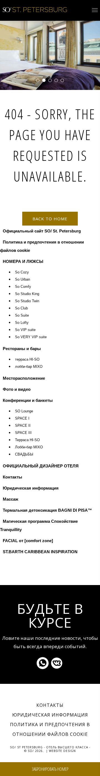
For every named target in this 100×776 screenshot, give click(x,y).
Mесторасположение (24, 378)
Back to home (50, 218)
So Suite (22, 315)
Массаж (10, 499)
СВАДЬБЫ (24, 454)
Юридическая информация (31, 488)
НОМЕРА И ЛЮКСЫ (23, 261)
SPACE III (23, 433)
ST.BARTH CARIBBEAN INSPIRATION (40, 551)
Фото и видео (17, 389)
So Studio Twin (27, 301)
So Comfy (23, 287)
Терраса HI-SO (27, 440)
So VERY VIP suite (31, 337)
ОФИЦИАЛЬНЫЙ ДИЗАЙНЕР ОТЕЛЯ (41, 466)
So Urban (22, 279)
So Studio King (27, 294)
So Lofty (22, 323)
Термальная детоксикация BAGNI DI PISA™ (47, 510)
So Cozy (22, 272)
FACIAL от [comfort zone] (28, 540)
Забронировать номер (50, 769)
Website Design (62, 751)
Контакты (12, 477)
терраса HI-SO (27, 359)
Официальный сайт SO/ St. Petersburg (42, 231)
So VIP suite (25, 330)
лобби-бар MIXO (28, 367)
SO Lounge (24, 411)
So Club (21, 308)
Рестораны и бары (22, 348)
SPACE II (23, 426)
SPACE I (22, 418)
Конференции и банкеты (28, 400)
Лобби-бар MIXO (29, 447)
